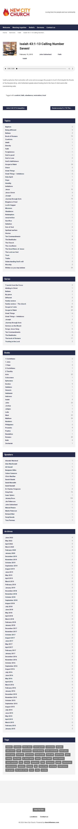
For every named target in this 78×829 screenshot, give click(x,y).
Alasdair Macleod (11, 461)
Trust (7, 255)
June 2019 (9, 572)
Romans (8, 437)
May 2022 (8, 541)
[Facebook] (74, 27)
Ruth (7, 440)
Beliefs (32, 27)
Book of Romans (11, 136)
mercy (27, 762)
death (7, 142)
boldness (17, 747)
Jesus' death (46, 758)
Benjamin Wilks (10, 470)
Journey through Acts (13, 199)
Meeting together (19, 27)
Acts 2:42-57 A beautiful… (15, 108)
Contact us (51, 27)
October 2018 (10, 597)
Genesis (8, 390)
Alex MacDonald (11, 464)
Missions (8, 208)
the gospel (9, 770)
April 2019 (9, 578)
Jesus (7, 189)
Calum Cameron (11, 473)
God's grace (10, 754)
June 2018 (9, 610)
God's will (50, 754)
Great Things (10, 171)
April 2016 (9, 682)
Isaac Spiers (9, 495)
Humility (8, 183)
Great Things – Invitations (14, 174)
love (21, 762)
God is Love (9, 158)
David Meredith (10, 483)
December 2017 (11, 628)
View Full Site (39, 810)
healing (8, 758)
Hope (7, 180)
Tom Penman (10, 520)
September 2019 (11, 566)
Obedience (9, 211)
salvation (22, 766)
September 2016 (11, 666)
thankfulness (62, 766)
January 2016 (10, 691)
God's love (29, 754)
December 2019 (11, 556)
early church (10, 751)
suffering (53, 766)
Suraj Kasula (9, 517)
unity (37, 770)
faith (22, 95)
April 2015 (9, 719)
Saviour (29, 766)
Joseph (8, 196)
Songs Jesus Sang (12, 329)
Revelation (9, 434)
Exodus (8, 384)
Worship (8, 265)
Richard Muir (10, 514)
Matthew (8, 418)
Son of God (9, 227)
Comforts (8, 139)
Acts (7, 374)
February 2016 (10, 688)
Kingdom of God (11, 202)
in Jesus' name (28, 758)
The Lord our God (11, 252)
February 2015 (10, 725)
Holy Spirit (9, 177)
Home (5, 33)
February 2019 (10, 585)
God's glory (64, 751)
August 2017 (10, 638)
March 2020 (9, 547)
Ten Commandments (12, 236)
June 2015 (9, 713)
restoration (38, 95)
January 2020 (10, 553)
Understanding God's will (14, 262)
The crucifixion (10, 246)
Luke (7, 412)
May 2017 (8, 644)
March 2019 (9, 581)
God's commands (51, 751)
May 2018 (8, 613)
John (7, 403)
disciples (59, 747)
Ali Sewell (8, 467)
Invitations (9, 186)
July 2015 (8, 710)
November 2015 (11, 697)
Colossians (9, 378)
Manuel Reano (10, 508)
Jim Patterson (10, 501)
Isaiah (25, 58)
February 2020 (10, 550)
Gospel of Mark (11, 164)
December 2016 (11, 657)
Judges (8, 409)
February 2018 (10, 622)
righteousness (11, 766)
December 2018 (11, 591)
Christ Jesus (27, 747)
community (50, 747)
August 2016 (10, 669)
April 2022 (9, 544)
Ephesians (9, 381)
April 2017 (9, 647)
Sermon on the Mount (13, 326)
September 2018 (11, 600)
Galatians (8, 387)
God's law (20, 754)
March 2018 (9, 619)
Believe (8, 133)
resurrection (10, 218)
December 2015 (11, 694)
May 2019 (8, 575)
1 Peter (8, 365)
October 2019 (10, 563)
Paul (42, 762)
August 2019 (10, 569)
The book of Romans (13, 338)
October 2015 (10, 700)
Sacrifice (8, 221)
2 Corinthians (10, 368)
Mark (7, 415)
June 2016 (9, 675)
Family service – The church (15, 304)
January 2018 (10, 625)
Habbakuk (8, 393)
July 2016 (8, 672)
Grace (7, 168)
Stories (8, 233)
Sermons (40, 27)
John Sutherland (45, 54)
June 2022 (9, 538)
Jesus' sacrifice (11, 762)
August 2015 (10, 707)
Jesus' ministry (59, 758)
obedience (29, 95)
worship (44, 770)
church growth (39, 747)
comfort (17, 95)
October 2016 (10, 663)
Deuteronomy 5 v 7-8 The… (62, 108)
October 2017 (10, 635)
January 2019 (10, 588)
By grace (8, 294)
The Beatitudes (10, 240)
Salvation (8, 224)
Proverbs (8, 428)
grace (67, 754)
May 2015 (8, 716)
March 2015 (9, 722)
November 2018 (11, 594)
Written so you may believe (15, 268)
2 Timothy (9, 371)
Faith (19, 33)
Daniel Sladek (10, 479)
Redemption (9, 215)
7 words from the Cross (14, 285)
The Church (9, 243)
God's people (40, 754)
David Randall (10, 486)
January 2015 (10, 729)
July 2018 (8, 606)
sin (36, 766)
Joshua (8, 406)
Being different (10, 130)
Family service (10, 301)
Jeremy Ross (10, 498)
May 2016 (8, 678)
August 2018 (10, 603)
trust (44, 95)
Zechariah (9, 443)
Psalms (8, 431)
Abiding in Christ (11, 288)
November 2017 (11, 632)
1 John (7, 362)
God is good (9, 155)
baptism (9, 747)
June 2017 (9, 641)
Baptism (8, 127)
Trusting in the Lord (12, 341)
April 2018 (9, 616)
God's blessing (38, 751)
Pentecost (50, 762)
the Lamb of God (21, 770)
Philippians (9, 425)
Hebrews (8, 396)
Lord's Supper (10, 205)
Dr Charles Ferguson (13, 489)
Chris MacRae (10, 476)
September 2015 (11, 704)
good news (59, 754)
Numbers (8, 421)
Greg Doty (9, 492)
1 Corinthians (10, 359)
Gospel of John (11, 307)
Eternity (8, 146)
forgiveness (27, 751)
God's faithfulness (12, 161)
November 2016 (11, 660)
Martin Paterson (11, 511)
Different (8, 298)
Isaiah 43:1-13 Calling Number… (34, 33)
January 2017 (10, 653)
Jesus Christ (10, 193)
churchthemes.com (52, 822)
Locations (33, 817)
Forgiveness (9, 152)
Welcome (6, 27)
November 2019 (11, 559)
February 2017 (10, 650)
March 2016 (9, 685)
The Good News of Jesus (14, 249)
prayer (58, 762)
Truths (7, 258)
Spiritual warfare (11, 230)
